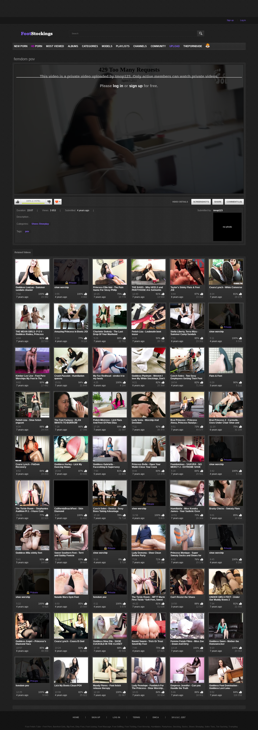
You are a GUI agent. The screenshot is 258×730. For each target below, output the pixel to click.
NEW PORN (20, 46)
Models (107, 46)
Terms (136, 717)
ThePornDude (192, 46)
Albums (73, 46)
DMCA (156, 717)
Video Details (180, 202)
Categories (90, 46)
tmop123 (218, 210)
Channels (140, 46)
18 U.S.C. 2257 (178, 717)
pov (27, 231)
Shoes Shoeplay (40, 224)
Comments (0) (234, 202)
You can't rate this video (17, 202)
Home (76, 717)
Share (217, 202)
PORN (36, 46)
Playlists (123, 46)
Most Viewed (55, 46)
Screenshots (201, 202)
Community (158, 46)
